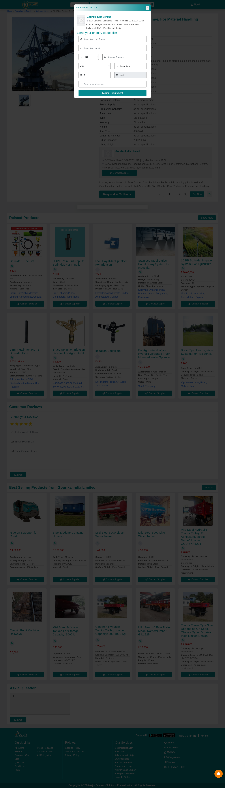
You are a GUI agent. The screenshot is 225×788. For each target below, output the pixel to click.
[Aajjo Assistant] (218, 774)
